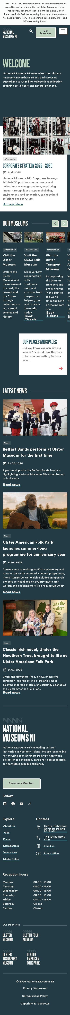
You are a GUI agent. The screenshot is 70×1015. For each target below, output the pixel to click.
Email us (49, 846)
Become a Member (21, 783)
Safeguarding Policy (35, 996)
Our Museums (45, 32)
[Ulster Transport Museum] (10, 957)
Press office (51, 853)
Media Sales (11, 859)
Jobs (6, 832)
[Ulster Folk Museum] (31, 936)
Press (6, 839)
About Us (9, 826)
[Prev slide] (55, 223)
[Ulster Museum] (8, 936)
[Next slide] (64, 223)
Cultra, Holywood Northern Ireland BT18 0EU (55, 829)
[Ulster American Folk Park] (33, 957)
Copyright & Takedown (35, 1003)
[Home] (10, 36)
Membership (11, 846)
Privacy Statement (35, 988)
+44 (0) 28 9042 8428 (54, 838)
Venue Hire (10, 852)
